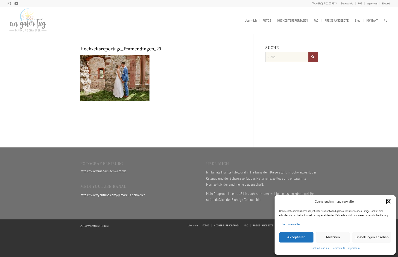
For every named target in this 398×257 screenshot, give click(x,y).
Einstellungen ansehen (372, 237)
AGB (360, 3)
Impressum (354, 248)
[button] (388, 201)
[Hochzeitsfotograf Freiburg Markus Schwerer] (28, 20)
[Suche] (385, 20)
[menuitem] (347, 3)
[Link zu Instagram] (9, 3)
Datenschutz (338, 248)
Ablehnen (333, 237)
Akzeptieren (296, 237)
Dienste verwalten (291, 224)
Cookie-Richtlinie (320, 248)
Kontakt (386, 3)
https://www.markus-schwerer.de (103, 171)
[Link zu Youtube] (16, 3)
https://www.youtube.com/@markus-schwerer (112, 195)
